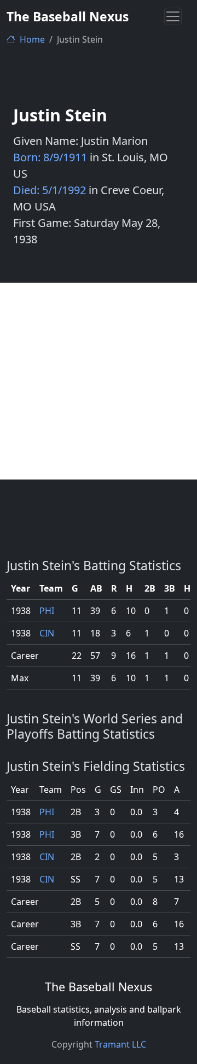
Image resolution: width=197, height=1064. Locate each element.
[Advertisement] (98, 381)
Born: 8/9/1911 (50, 157)
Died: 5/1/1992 (49, 190)
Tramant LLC (120, 1044)
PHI (46, 611)
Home (31, 39)
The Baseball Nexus (68, 16)
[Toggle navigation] (173, 16)
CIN (46, 633)
